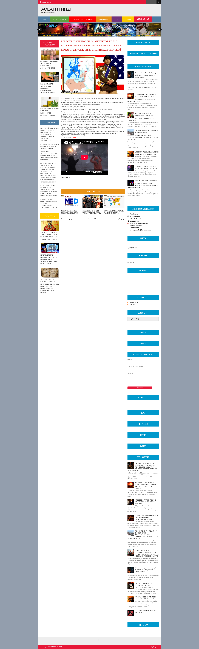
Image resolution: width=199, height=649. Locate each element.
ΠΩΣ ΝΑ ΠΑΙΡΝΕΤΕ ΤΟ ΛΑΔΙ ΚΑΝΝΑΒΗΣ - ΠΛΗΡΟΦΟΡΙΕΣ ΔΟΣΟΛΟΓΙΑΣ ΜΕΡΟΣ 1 (49, 111)
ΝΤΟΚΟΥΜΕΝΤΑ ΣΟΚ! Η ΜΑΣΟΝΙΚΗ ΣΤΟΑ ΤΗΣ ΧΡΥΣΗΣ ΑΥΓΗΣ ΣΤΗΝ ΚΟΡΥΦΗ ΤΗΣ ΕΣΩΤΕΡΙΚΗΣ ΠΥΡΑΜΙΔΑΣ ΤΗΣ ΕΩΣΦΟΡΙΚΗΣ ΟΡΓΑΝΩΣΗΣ (48, 190)
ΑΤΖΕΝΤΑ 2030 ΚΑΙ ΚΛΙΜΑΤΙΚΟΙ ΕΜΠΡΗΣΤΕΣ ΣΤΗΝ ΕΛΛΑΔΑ (146, 153)
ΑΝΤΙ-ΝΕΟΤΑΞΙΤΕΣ (136, 219)
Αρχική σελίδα (92, 219)
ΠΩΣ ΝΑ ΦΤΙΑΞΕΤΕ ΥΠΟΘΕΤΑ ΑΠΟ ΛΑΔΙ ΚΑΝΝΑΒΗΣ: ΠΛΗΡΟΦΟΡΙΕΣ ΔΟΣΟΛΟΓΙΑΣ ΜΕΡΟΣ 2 (48, 88)
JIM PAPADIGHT (135, 302)
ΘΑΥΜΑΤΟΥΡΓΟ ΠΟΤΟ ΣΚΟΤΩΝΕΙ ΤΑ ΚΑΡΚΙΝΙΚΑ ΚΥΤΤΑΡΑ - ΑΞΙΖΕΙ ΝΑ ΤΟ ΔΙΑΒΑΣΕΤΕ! (140, 116)
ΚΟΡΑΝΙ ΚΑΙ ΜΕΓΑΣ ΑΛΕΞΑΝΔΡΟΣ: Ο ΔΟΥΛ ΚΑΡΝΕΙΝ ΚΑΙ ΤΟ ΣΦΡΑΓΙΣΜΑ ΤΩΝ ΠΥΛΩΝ (146, 517)
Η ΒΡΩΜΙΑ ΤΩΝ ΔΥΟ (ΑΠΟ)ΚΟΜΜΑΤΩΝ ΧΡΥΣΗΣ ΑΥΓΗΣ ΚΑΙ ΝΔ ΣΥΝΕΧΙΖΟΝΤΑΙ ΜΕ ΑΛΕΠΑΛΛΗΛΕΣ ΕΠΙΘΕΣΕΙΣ (49, 203)
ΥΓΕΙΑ (117, 19)
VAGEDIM (133, 305)
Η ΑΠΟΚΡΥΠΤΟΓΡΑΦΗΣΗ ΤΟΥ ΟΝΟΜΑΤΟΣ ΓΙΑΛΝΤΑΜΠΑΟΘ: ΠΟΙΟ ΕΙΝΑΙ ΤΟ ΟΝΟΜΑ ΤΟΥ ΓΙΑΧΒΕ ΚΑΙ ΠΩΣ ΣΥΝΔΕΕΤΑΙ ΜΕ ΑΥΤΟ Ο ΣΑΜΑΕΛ (142, 467)
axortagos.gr (134, 227)
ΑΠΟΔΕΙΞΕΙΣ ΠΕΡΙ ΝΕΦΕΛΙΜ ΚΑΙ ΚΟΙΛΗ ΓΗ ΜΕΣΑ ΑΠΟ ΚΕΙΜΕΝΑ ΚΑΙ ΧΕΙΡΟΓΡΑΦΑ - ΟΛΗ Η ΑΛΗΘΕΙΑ (141, 97)
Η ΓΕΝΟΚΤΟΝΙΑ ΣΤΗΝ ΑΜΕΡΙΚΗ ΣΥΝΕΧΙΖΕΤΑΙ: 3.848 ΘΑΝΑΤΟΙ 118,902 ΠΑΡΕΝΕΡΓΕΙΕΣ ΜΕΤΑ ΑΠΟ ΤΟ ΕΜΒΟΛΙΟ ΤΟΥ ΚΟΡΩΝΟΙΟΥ (75, 36)
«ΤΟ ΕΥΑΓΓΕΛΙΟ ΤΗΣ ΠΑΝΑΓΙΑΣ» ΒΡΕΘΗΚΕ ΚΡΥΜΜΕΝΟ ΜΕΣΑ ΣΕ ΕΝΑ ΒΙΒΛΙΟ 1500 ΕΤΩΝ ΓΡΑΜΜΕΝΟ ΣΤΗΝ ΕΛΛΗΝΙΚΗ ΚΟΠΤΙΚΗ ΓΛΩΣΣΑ (49, 286)
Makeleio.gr (134, 214)
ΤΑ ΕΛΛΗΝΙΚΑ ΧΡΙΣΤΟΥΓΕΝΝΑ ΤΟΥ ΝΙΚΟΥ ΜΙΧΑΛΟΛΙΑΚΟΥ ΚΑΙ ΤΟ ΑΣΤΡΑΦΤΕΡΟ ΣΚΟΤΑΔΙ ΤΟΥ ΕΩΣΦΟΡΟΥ (49, 155)
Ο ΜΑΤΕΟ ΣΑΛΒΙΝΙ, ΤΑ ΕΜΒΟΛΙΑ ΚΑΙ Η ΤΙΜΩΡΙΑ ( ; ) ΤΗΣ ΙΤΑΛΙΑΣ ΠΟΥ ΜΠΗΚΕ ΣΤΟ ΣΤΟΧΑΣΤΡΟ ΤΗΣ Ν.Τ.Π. (148, 35)
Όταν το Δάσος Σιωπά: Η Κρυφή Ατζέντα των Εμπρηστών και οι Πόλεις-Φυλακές (145, 74)
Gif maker (130, 262)
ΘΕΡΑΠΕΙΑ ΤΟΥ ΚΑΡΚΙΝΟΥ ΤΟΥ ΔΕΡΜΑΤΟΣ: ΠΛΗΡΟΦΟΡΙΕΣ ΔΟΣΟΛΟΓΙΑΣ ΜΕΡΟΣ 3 (49, 64)
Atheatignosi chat (143, 19)
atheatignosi (68, 98)
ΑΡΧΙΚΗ (44, 19)
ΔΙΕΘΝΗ (128, 19)
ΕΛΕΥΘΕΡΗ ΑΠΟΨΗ (59, 19)
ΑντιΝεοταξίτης (135, 216)
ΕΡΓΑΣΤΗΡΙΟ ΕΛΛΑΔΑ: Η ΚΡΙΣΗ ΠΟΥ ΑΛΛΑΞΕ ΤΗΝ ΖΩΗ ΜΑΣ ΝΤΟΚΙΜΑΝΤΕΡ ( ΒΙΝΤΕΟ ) (124, 35)
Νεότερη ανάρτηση (67, 219)
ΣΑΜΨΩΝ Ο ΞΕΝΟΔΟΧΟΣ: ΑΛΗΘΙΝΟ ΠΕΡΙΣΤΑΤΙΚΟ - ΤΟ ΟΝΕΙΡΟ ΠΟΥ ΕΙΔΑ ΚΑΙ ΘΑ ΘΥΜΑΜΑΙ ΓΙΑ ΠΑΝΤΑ (49, 235)
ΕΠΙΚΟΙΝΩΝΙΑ (103, 19)
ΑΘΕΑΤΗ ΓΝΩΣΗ (57, 9)
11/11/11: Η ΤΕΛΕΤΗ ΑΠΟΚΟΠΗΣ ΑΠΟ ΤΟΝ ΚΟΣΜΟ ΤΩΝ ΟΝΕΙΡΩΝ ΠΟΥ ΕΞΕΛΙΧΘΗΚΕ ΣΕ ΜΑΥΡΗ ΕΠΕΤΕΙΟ (142, 184)
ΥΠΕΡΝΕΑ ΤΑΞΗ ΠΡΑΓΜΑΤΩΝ (83, 19)
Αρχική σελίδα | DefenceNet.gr (140, 230)
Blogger (155, 647)
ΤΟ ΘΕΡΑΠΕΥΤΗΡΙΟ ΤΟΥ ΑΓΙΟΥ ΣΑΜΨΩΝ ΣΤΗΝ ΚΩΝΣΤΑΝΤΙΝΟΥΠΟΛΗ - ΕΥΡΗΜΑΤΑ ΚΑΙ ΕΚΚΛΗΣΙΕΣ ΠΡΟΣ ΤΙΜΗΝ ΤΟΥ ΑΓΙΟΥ (142, 135)
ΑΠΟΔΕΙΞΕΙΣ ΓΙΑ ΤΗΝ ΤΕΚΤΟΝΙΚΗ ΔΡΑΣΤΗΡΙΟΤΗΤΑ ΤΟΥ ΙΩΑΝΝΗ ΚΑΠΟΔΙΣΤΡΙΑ (146, 502)
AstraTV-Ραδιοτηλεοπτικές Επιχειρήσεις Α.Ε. (139, 224)
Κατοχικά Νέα (134, 221)
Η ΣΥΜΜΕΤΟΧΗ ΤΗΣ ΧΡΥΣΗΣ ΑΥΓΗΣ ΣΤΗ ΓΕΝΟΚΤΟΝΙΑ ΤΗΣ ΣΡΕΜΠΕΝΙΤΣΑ (49, 146)
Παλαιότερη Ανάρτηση (118, 219)
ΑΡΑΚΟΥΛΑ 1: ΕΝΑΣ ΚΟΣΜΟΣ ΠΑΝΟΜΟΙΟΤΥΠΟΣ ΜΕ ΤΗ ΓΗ (146, 167)
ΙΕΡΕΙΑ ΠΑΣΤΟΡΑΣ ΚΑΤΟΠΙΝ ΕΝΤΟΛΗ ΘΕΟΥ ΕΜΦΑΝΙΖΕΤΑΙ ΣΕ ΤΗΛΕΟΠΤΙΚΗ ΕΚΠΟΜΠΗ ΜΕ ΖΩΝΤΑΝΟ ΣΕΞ (49, 259)
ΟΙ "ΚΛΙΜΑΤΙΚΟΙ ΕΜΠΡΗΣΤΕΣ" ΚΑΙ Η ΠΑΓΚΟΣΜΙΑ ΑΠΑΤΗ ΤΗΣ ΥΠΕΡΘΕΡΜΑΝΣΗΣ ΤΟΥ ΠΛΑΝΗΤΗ (50, 35)
